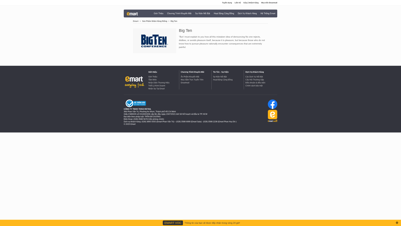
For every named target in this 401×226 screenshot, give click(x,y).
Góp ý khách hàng (251, 3)
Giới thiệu (152, 72)
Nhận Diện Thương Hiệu (158, 83)
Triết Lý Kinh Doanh (156, 86)
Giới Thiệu (152, 77)
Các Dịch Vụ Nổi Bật (254, 77)
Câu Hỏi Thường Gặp (254, 80)
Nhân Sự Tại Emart (156, 89)
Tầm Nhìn (152, 80)
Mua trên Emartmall (269, 3)
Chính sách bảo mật (254, 86)
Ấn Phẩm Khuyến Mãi (190, 77)
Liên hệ (238, 3)
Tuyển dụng (227, 3)
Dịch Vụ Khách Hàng (254, 72)
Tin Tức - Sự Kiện (221, 72)
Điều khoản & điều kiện (255, 83)
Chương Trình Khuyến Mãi (192, 72)
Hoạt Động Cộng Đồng (223, 80)
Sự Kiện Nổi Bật (220, 77)
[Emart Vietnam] (132, 13)
